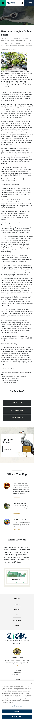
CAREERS (17, 625)
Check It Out (16, 529)
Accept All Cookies (17, 716)
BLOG (17, 615)
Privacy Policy (17, 672)
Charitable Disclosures (17, 674)
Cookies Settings (17, 706)
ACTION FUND (17, 620)
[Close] (32, 684)
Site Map (18, 677)
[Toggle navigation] (3, 3)
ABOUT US (17, 598)
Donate (28, 3)
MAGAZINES (17, 609)
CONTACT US (17, 604)
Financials (17, 679)
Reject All (17, 711)
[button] (27, 449)
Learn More (16, 497)
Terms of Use (17, 670)
